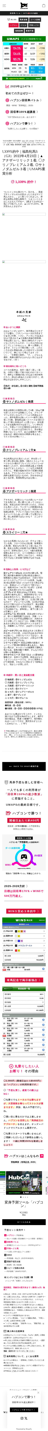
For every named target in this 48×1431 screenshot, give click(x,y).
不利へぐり (34, 25)
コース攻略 (35, 20)
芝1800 (34, 145)
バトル (23, 25)
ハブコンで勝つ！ (21, 123)
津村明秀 (18, 145)
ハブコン (14, 25)
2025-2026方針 (14, 886)
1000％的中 (7, 141)
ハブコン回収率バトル (24, 100)
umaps (31, 141)
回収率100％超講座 (22, 111)
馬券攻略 (24, 20)
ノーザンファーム (27, 143)
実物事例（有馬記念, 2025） (24, 1162)
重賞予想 (30, 31)
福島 (28, 145)
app (23, 141)
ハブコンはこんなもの (25, 1155)
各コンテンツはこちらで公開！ (17, 1277)
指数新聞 (19, 31)
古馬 (7, 145)
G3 (27, 141)
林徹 (12, 145)
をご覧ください (19, 1351)
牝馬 (24, 145)
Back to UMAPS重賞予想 (26, 766)
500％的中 (17, 141)
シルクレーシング (13, 143)
